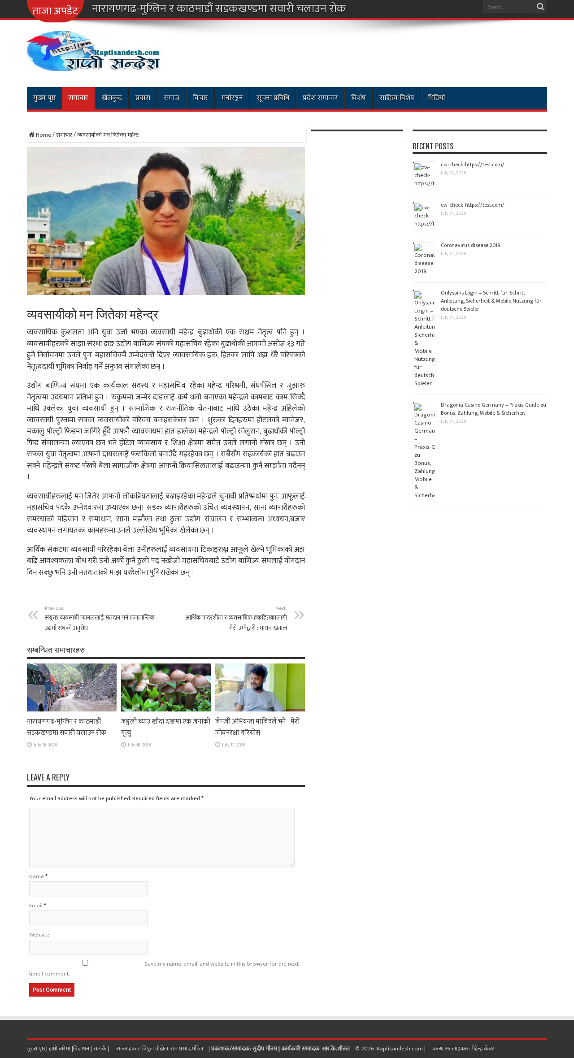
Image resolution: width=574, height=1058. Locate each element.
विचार (200, 98)
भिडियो (436, 98)
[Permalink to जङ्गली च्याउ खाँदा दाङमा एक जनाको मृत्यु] (166, 710)
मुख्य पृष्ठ (44, 98)
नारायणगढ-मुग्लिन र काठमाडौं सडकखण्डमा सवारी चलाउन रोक (219, 9)
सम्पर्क (100, 1049)
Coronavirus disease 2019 (470, 245)
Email (36, 906)
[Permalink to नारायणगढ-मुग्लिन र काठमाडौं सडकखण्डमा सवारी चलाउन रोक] (72, 710)
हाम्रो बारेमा (60, 1049)
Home (43, 135)
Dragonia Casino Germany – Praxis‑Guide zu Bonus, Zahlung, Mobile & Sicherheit (493, 408)
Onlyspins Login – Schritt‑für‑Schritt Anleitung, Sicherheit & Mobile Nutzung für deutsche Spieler (491, 300)
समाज (171, 98)
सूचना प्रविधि (273, 98)
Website (39, 935)
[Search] (540, 6)
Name (36, 876)
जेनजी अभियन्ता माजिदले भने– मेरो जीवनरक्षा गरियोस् (257, 727)
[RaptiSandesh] (94, 64)
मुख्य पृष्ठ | (38, 1049)
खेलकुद (112, 98)
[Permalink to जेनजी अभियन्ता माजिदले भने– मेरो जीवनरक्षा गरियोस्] (260, 710)
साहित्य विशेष (396, 98)
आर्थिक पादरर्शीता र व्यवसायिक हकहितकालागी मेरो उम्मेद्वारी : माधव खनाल (236, 618)
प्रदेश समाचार (320, 98)
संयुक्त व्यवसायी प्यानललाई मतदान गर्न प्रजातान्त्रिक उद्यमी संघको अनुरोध (100, 618)
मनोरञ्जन (232, 98)
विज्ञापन (81, 1049)
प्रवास (142, 98)
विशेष (358, 98)
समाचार (78, 98)
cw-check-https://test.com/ (472, 164)
